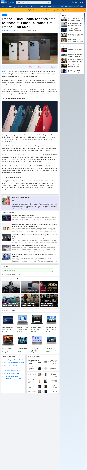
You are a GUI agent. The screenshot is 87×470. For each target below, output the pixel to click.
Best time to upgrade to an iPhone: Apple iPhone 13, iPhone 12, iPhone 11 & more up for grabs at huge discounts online (34, 225)
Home (37, 10)
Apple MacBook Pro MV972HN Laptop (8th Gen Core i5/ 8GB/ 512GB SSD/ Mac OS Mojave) (7, 328)
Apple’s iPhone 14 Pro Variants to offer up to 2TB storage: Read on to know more (35, 236)
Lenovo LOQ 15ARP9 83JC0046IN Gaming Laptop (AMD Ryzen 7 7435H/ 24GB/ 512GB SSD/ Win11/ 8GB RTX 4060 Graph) (8, 349)
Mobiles (20, 6)
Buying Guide (56, 10)
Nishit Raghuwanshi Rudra (21, 197)
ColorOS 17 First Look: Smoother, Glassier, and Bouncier (74, 71)
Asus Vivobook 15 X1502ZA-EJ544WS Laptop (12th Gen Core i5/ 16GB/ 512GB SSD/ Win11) (51, 349)
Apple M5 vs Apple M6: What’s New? (23, 215)
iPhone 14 (5, 71)
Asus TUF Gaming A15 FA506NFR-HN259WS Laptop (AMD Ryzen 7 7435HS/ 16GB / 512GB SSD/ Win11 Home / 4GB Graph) (36, 328)
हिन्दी (84, 10)
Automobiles (77, 10)
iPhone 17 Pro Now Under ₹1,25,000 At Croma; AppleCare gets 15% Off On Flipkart (34, 255)
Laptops (32, 6)
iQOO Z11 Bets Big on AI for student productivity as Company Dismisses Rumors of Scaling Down (48, 291)
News (3, 6)
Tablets (26, 6)
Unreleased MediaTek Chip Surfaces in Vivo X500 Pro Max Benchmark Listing (75, 35)
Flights (82, 6)
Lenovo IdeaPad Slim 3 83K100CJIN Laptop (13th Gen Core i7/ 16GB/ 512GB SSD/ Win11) (22, 328)
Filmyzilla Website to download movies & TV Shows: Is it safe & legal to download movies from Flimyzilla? (48, 304)
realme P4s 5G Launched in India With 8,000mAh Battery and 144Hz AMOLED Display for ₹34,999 (10, 304)
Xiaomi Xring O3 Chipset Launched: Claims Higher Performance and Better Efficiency (75, 30)
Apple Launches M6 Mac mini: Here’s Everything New (29, 291)
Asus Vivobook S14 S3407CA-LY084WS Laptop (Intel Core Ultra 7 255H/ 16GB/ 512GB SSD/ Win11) (51, 328)
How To (15, 6)
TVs (37, 6)
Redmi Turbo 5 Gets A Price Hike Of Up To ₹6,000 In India (29, 245)
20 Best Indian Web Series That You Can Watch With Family (28, 304)
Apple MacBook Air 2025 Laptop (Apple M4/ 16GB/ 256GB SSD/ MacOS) (22, 349)
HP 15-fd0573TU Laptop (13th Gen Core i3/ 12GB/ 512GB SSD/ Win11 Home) (37, 349)
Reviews (9, 6)
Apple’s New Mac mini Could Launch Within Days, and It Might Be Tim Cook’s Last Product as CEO (75, 40)
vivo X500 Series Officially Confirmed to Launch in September (10, 291)
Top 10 (64, 10)
